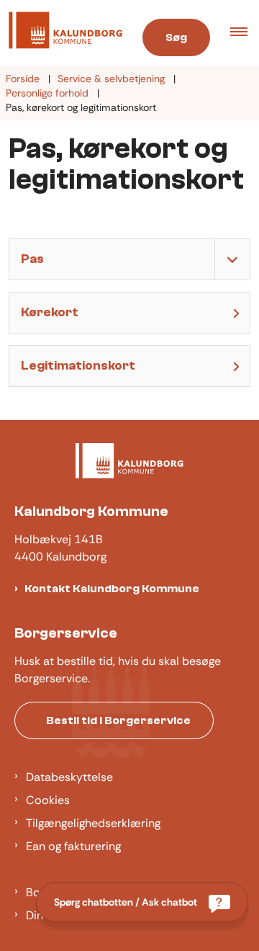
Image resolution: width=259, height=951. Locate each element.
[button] (244, 33)
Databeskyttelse (69, 777)
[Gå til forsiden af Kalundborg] (61, 33)
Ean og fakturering (73, 846)
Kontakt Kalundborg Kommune (111, 588)
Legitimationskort (78, 365)
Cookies (48, 800)
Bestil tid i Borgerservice (118, 720)
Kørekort (49, 312)
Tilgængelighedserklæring (93, 823)
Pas (32, 259)
